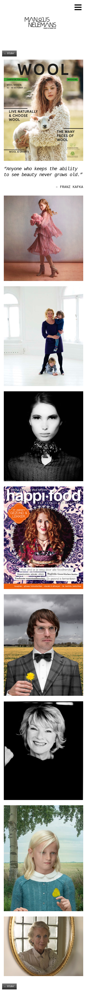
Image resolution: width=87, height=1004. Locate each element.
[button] (78, 7)
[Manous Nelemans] (39, 38)
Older (9, 53)
